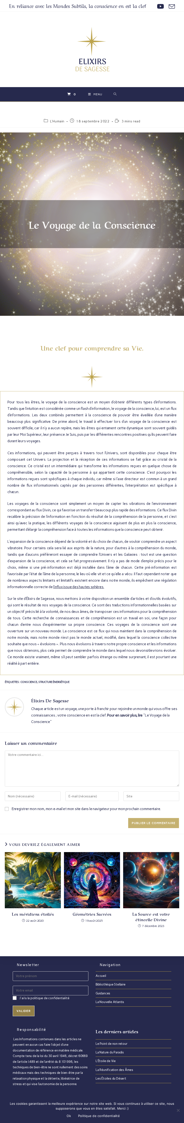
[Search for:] (115, 94)
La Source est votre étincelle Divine (151, 916)
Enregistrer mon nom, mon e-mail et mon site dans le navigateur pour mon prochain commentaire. (86, 809)
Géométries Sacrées (92, 913)
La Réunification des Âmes (114, 1070)
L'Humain (57, 121)
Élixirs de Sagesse (50, 700)
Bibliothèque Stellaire (111, 984)
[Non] (178, 1110)
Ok (69, 1116)
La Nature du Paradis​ (110, 1052)
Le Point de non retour (111, 1043)
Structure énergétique (53, 682)
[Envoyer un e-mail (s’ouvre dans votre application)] (170, 6)
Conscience (28, 682)
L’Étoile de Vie (106, 1061)
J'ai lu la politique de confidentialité (44, 998)
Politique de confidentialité (99, 1116)
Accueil (101, 976)
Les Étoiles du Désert (111, 1078)
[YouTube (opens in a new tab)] (160, 6)
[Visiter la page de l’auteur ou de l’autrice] (14, 707)
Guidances (103, 993)
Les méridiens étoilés (33, 913)
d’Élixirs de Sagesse (39, 599)
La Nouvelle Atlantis (110, 1002)
